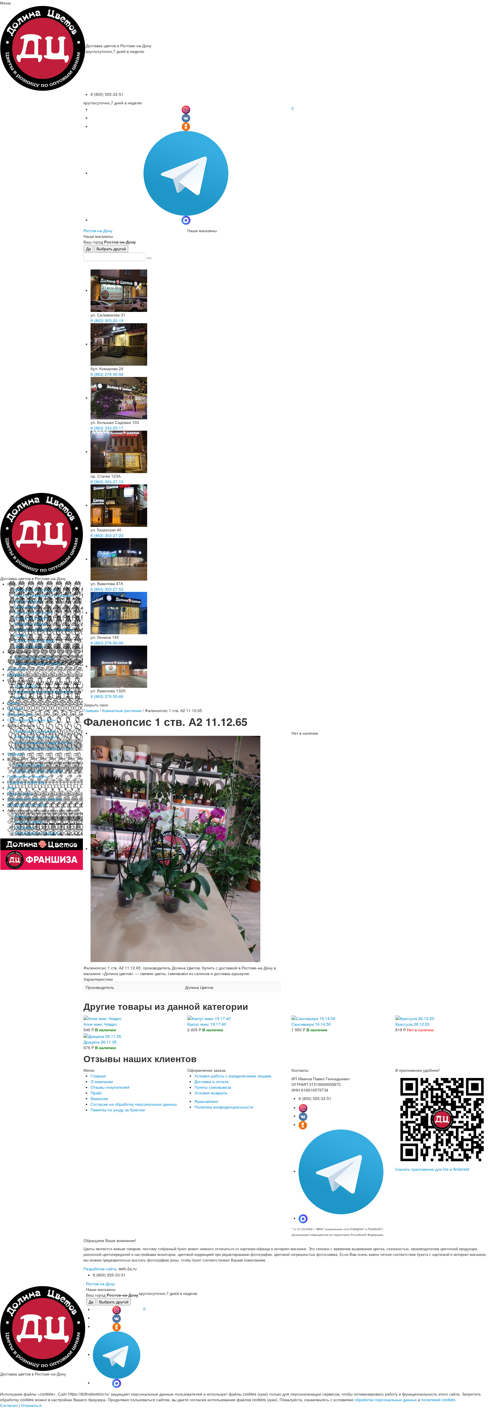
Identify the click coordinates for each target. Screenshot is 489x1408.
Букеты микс (25, 606)
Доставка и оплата (211, 1081)
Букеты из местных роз (35, 589)
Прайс (96, 1093)
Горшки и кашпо (29, 821)
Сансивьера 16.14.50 (311, 1024)
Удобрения (24, 827)
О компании (102, 1081)
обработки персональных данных (386, 1399)
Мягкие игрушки (29, 765)
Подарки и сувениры (26, 782)
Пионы (13, 703)
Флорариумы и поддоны (37, 833)
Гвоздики (15, 674)
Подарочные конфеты (27, 776)
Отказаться (31, 1405)
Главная (91, 710)
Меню (5, 3)
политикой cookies (438, 1399)
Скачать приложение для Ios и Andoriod (432, 1169)
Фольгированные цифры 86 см (43, 742)
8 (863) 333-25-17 (107, 428)
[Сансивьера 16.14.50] (313, 1018)
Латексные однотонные (36, 736)
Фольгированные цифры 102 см (44, 748)
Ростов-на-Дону (97, 230)
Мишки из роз (20, 714)
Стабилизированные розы (31, 720)
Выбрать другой (111, 248)
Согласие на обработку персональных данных (134, 1104)
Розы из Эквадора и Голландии (43, 595)
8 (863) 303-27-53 (107, 589)
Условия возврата (210, 1093)
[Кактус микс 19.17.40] (209, 1018)
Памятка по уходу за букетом (118, 1109)
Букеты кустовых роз (33, 612)
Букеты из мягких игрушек (38, 770)
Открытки (16, 753)
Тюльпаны (17, 669)
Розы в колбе (26, 686)
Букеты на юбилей (31, 618)
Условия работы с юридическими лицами (232, 1076)
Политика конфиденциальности (223, 1107)
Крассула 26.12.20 (412, 1024)
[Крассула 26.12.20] (414, 1018)
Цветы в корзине (29, 646)
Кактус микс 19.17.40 (206, 1024)
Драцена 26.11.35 (100, 1042)
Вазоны (21, 816)
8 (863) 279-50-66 (107, 374)
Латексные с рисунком (35, 731)
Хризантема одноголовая (38, 663)
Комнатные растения (27, 804)
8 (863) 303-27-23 (107, 535)
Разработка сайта (99, 1268)
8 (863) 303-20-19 (107, 320)
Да (88, 248)
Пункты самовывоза (212, 1087)
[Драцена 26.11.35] (102, 1035)
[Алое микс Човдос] (102, 1018)
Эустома (15, 708)
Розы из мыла (20, 793)
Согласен (9, 1405)
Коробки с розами (31, 623)
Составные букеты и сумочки (34, 799)
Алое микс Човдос (100, 1024)
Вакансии (99, 1098)
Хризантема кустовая (34, 657)
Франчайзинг (206, 1101)
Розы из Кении (27, 601)
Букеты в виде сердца (34, 640)
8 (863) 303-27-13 (107, 481)
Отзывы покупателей (110, 1087)
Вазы (12, 787)
